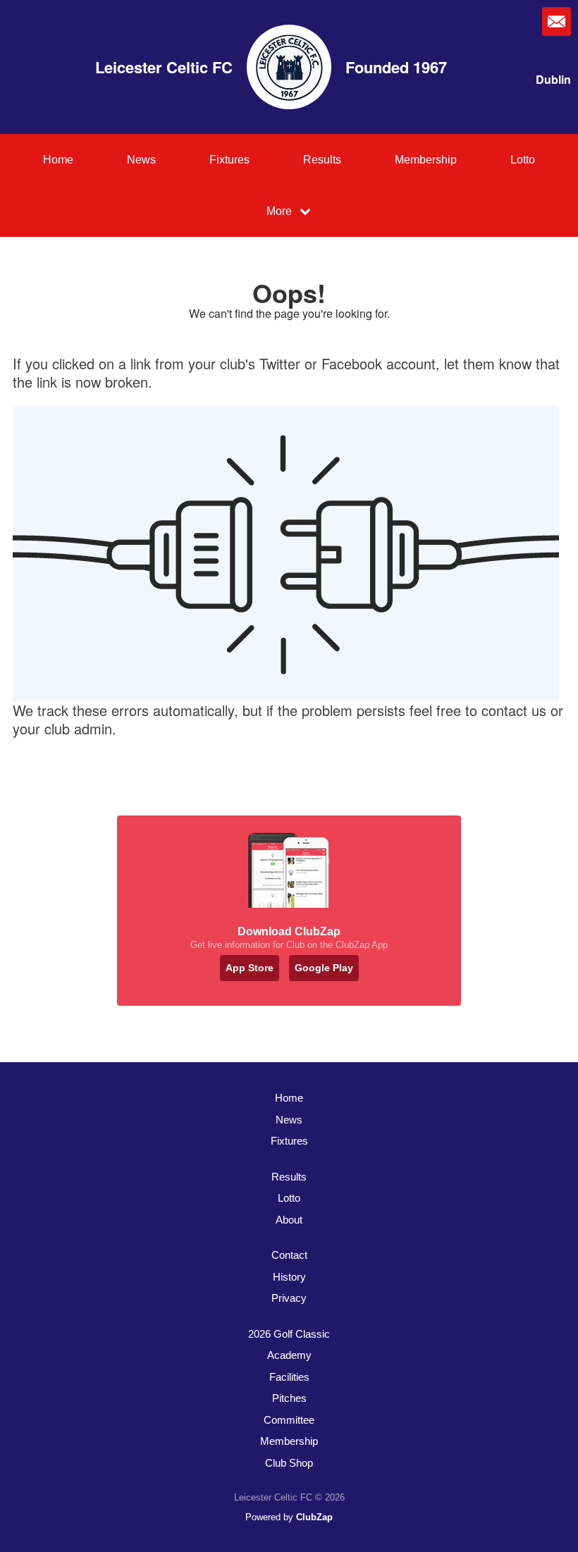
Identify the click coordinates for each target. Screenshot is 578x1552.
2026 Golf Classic (289, 1334)
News (141, 160)
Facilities (289, 1377)
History (289, 1277)
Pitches (289, 1398)
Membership (426, 160)
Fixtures (229, 160)
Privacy (289, 1298)
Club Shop (289, 1463)
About (289, 1220)
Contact (289, 1255)
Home (58, 160)
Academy (289, 1355)
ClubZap (314, 1517)
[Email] (556, 21)
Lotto (522, 160)
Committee (289, 1420)
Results (322, 160)
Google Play (324, 967)
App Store (249, 967)
